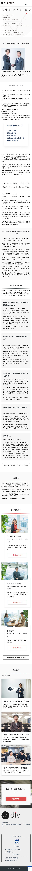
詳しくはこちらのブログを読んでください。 (16, 465)
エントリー (25, 4)
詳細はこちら (17, 555)
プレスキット (17, 846)
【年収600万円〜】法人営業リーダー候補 (16, 701)
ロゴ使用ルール (9, 852)
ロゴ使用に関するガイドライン (13, 849)
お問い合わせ (16, 854)
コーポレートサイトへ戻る (25, 1)
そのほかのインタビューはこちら (16, 657)
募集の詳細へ (16, 799)
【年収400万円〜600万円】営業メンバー (16, 734)
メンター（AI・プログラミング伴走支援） (15, 768)
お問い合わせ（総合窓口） (11, 858)
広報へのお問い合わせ (11, 860)
